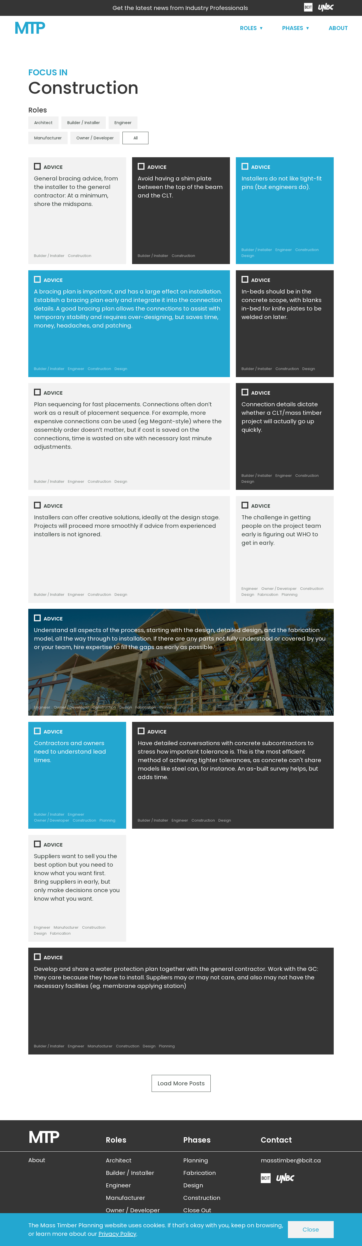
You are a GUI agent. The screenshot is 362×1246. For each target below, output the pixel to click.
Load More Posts (181, 1085)
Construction (79, 255)
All (135, 138)
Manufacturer (48, 138)
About (338, 28)
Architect (43, 123)
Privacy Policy (117, 1234)
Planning (167, 707)
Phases (292, 28)
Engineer (123, 123)
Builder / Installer (83, 123)
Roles (248, 28)
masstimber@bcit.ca (291, 1160)
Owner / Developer (95, 138)
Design (121, 368)
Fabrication (145, 707)
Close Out (197, 1210)
